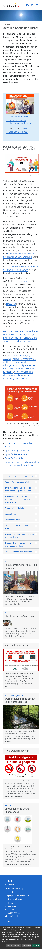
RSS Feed (9, 892)
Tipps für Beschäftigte (15, 458)
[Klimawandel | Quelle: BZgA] (22, 163)
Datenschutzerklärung (14, 888)
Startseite (9, 881)
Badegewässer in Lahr (14, 508)
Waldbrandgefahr (12, 520)
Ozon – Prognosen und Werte (17, 482)
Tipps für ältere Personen (16, 454)
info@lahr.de (13, 916)
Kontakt (8, 921)
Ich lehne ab (27, 946)
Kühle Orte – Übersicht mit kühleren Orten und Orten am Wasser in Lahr (17, 499)
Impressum (9, 884)
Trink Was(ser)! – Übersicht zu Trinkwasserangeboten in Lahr (18, 489)
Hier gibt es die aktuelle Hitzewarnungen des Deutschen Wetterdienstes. (19, 119)
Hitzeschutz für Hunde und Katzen (16, 527)
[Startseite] (11, 5)
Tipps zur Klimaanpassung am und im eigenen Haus (18, 544)
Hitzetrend (11, 304)
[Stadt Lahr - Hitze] (20, 104)
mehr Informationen (13, 946)
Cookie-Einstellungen (13, 899)
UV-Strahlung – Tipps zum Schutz (19, 476)
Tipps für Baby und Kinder (17, 450)
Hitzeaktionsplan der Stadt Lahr (18, 552)
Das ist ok (36, 946)
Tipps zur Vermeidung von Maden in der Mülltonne (19, 535)
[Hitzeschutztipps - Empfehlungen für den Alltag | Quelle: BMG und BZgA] (22, 404)
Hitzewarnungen (23, 281)
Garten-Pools (10, 514)
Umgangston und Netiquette (17, 895)
